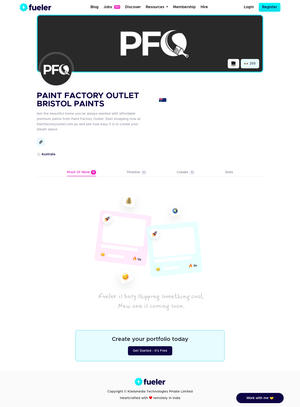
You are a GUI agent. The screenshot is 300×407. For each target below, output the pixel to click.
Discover (133, 7)
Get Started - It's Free (150, 350)
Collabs (185, 172)
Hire (204, 7)
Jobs (111, 7)
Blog (94, 7)
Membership (184, 7)
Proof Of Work (80, 172)
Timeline (135, 172)
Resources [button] (155, 7)
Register (269, 7)
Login (249, 7)
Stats (229, 172)
